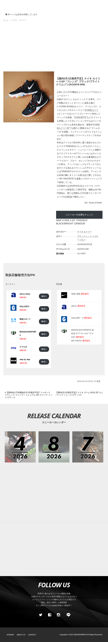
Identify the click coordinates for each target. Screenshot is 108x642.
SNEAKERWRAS (80, 635)
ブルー (83, 240)
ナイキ (80, 232)
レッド (89, 236)
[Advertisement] (54, 47)
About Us (21, 635)
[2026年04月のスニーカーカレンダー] (20, 447)
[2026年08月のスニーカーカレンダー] (54, 447)
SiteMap (10, 635)
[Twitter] (41, 615)
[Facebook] (49, 615)
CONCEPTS (80, 117)
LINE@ (68, 197)
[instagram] (58, 615)
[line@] (67, 615)
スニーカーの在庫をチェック (79, 214)
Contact (32, 635)
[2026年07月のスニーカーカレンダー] (87, 447)
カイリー (88, 232)
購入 (45, 296)
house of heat (95, 202)
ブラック (81, 236)
